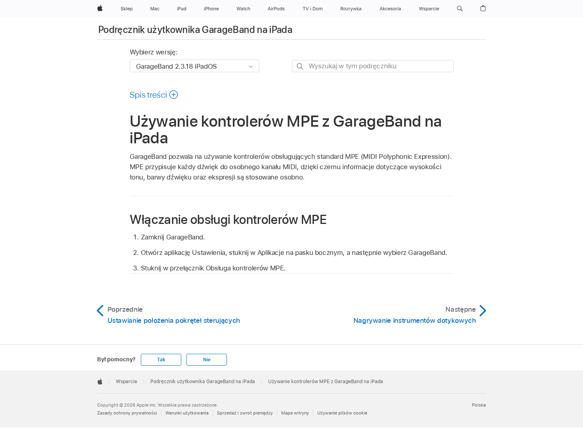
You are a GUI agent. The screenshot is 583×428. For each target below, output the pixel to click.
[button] (460, 8)
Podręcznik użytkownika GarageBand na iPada (195, 29)
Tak (161, 359)
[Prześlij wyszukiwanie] (300, 66)
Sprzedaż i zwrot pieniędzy (245, 413)
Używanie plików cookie (342, 413)
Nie (206, 359)
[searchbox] (373, 66)
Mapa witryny (295, 413)
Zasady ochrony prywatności (127, 413)
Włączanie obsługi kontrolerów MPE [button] (228, 219)
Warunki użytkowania (187, 413)
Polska (479, 405)
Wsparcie (126, 381)
